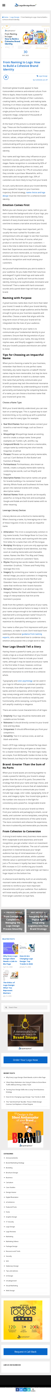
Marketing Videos (12, 1241)
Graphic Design (11, 1217)
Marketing (9, 1236)
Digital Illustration (12, 1197)
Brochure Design (12, 1173)
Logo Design (14, 17)
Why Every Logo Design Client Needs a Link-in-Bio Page (26, 1077)
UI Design (9, 1276)
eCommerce (10, 1202)
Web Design (10, 1290)
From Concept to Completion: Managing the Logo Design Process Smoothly (12, 922)
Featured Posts (11, 1207)
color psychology (25, 681)
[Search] (6, 1007)
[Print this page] (29, 1390)
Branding (9, 1168)
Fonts (8, 1212)
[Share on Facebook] (17, 1390)
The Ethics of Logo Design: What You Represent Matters (9, 987)
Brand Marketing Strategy (15, 1163)
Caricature (9, 1182)
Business (9, 1177)
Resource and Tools (13, 1251)
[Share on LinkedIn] (25, 1390)
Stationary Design (12, 1266)
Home (6, 17)
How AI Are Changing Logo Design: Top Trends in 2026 (25, 1097)
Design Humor (11, 1192)
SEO (7, 1261)
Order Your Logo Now (25, 1060)
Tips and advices (12, 1271)
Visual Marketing (12, 1286)
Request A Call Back (25, 1351)
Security (9, 1256)
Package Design (11, 1246)
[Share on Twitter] (21, 1390)
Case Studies (10, 1187)
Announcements (12, 1158)
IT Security (10, 1222)
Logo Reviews (11, 1231)
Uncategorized (11, 1281)
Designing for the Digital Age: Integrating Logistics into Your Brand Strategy (38, 922)
